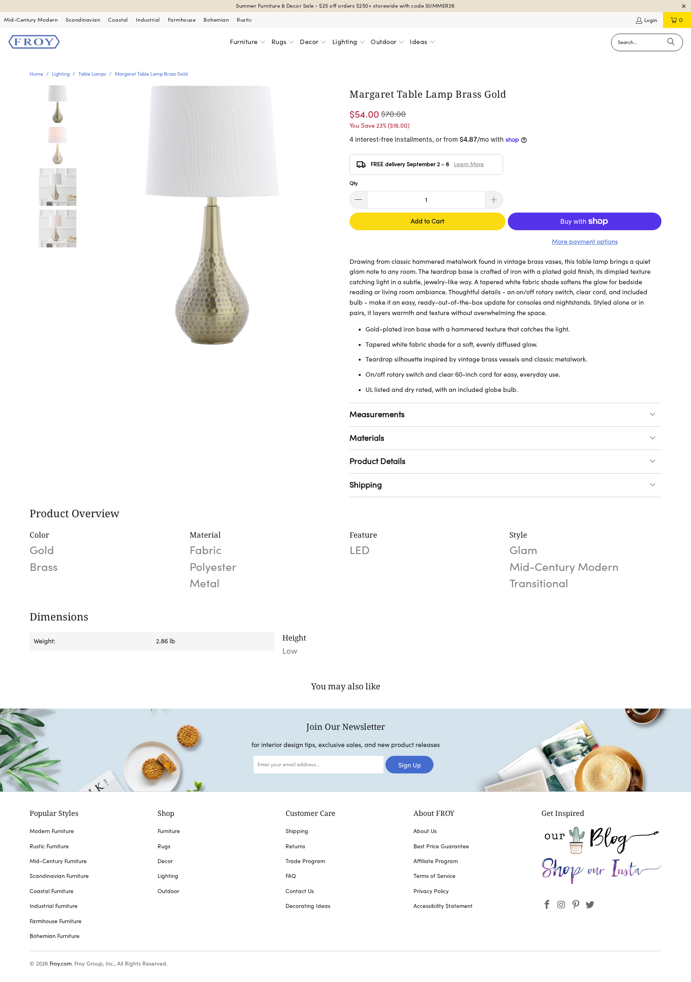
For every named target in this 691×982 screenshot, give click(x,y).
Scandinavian (83, 19)
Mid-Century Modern (31, 19)
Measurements (377, 414)
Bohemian (216, 19)
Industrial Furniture (54, 906)
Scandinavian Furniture (59, 876)
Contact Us (300, 891)
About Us (425, 831)
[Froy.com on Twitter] (590, 905)
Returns (295, 846)
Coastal (118, 19)
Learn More (469, 164)
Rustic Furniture (49, 846)
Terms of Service (434, 876)
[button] (248, 42)
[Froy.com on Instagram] (562, 905)
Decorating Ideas (308, 906)
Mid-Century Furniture (58, 861)
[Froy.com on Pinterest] (576, 905)
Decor (165, 861)
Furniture (169, 831)
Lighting (168, 876)
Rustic (244, 19)
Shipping (365, 485)
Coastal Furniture (52, 891)
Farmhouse (182, 19)
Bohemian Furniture (55, 936)
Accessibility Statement (443, 906)
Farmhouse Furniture (56, 921)
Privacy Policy (431, 891)
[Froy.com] (34, 42)
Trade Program (305, 861)
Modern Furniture (52, 831)
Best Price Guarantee (441, 846)
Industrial (148, 19)
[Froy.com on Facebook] (547, 905)
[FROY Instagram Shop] (601, 882)
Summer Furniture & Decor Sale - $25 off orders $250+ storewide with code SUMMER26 (345, 5)
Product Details (377, 461)
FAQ (291, 876)
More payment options (585, 241)
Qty (353, 183)
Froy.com (61, 963)
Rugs (164, 846)
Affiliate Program (435, 861)
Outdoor (168, 891)
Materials (366, 438)
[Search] (671, 42)
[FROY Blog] (601, 851)
